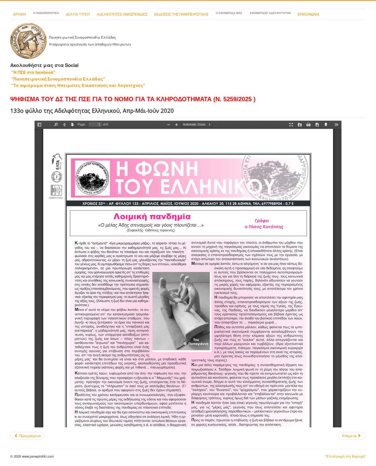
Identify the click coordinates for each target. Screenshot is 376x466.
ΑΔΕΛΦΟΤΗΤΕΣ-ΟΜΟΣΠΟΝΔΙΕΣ (122, 14)
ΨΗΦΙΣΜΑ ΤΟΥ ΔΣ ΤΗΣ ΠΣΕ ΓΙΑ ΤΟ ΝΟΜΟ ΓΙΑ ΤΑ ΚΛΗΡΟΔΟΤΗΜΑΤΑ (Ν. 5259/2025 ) (133, 99)
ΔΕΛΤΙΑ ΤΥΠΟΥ (78, 14)
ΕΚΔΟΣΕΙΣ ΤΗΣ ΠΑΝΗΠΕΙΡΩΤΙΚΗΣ (181, 14)
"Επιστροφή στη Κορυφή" (345, 456)
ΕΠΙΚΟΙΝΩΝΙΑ (308, 14)
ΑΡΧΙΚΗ (19, 14)
